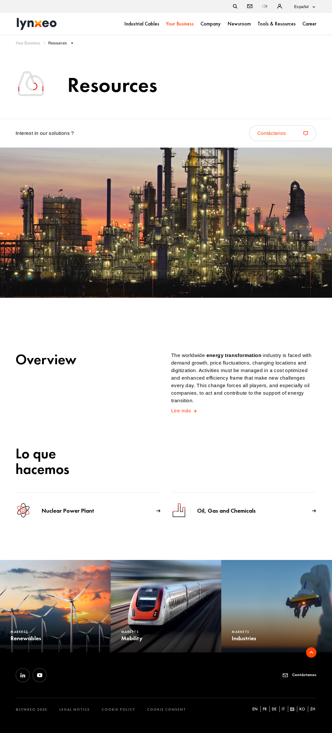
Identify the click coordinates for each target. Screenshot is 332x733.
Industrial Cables (141, 23)
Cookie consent (166, 709)
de (274, 708)
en (255, 708)
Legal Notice (74, 709)
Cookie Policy (118, 709)
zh (312, 708)
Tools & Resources (277, 23)
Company (210, 23)
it (283, 708)
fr (265, 708)
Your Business (180, 23)
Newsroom (239, 23)
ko (302, 708)
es (292, 708)
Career (309, 23)
